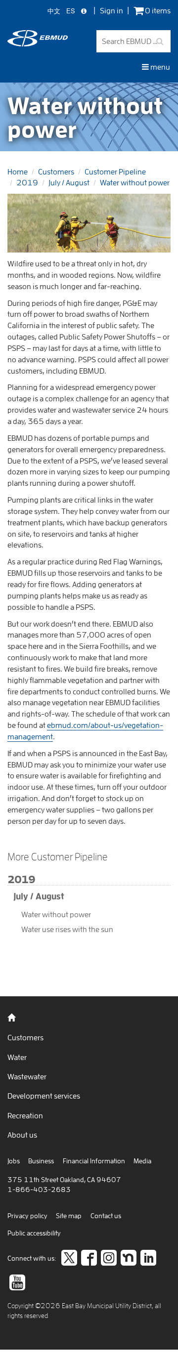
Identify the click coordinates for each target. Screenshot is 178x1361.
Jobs (13, 1161)
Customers (56, 171)
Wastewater (26, 1076)
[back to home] (37, 43)
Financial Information (94, 1161)
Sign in (111, 10)
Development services (43, 1095)
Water (17, 1057)
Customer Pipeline (115, 171)
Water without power (135, 182)
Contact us (105, 1216)
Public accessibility (34, 1233)
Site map (69, 1216)
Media (142, 1161)
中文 (53, 11)
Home (17, 171)
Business (41, 1161)
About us (22, 1134)
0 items (157, 10)
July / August (68, 182)
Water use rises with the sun (67, 929)
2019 (27, 182)
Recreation (25, 1115)
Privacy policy (27, 1216)
